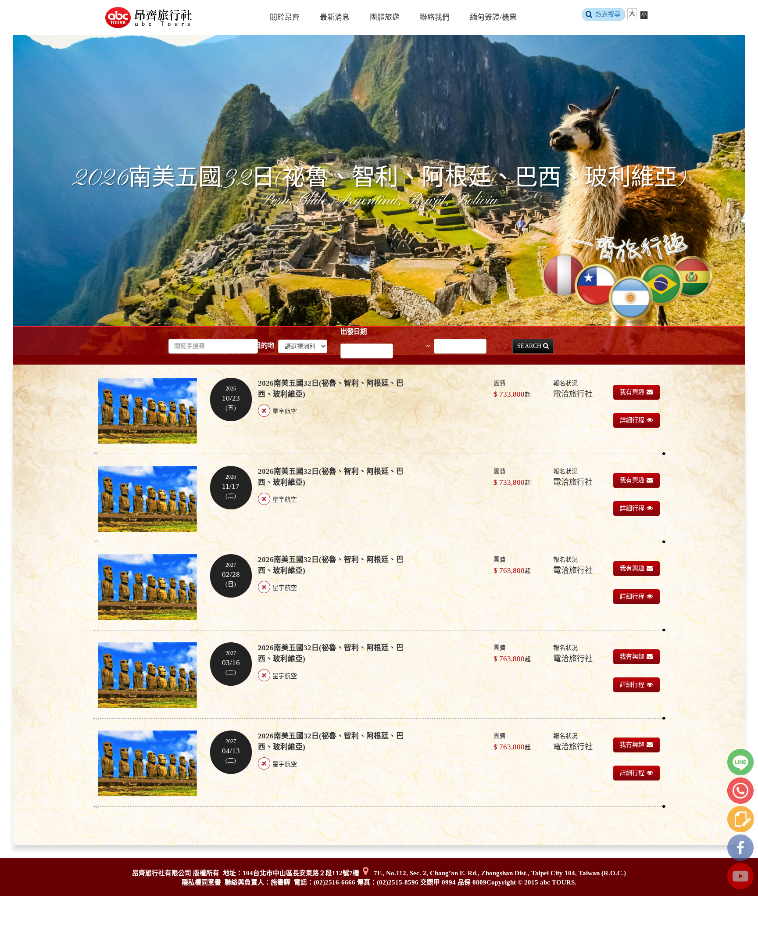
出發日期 (353, 331)
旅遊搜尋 (608, 14)
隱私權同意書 (201, 882)
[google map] (365, 873)
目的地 (264, 345)
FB (740, 847)
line (740, 762)
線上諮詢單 (740, 819)
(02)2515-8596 (397, 882)
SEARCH (530, 346)
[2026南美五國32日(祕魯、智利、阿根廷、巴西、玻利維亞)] (147, 411)
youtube (740, 876)
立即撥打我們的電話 (740, 790)
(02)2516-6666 (334, 882)
